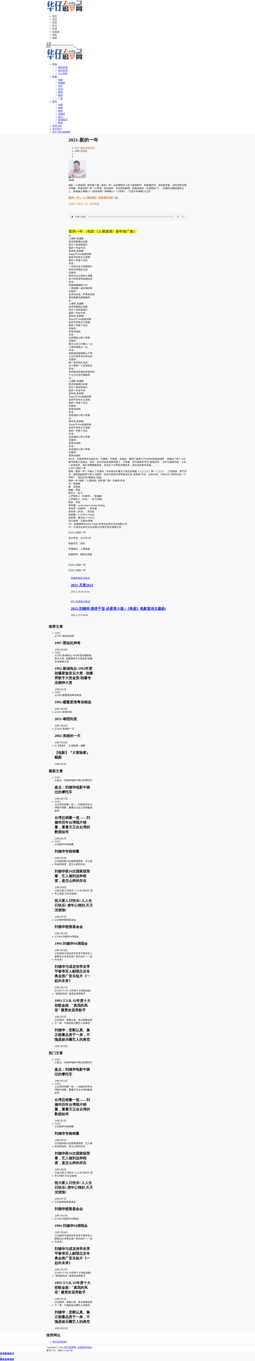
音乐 (54, 25)
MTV (77, 148)
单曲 (82, 148)
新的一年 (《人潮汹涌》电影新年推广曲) (93, 197)
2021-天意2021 (82, 585)
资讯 (54, 19)
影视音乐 (90, 148)
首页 (54, 16)
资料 (54, 34)
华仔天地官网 (59, 1342)
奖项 (54, 28)
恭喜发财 (144, 471)
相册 (54, 38)
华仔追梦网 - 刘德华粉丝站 (77, 1347)
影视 (54, 22)
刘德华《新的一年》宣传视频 (83, 203)
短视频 (55, 31)
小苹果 (159, 471)
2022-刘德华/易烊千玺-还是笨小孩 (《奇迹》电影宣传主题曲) (118, 608)
